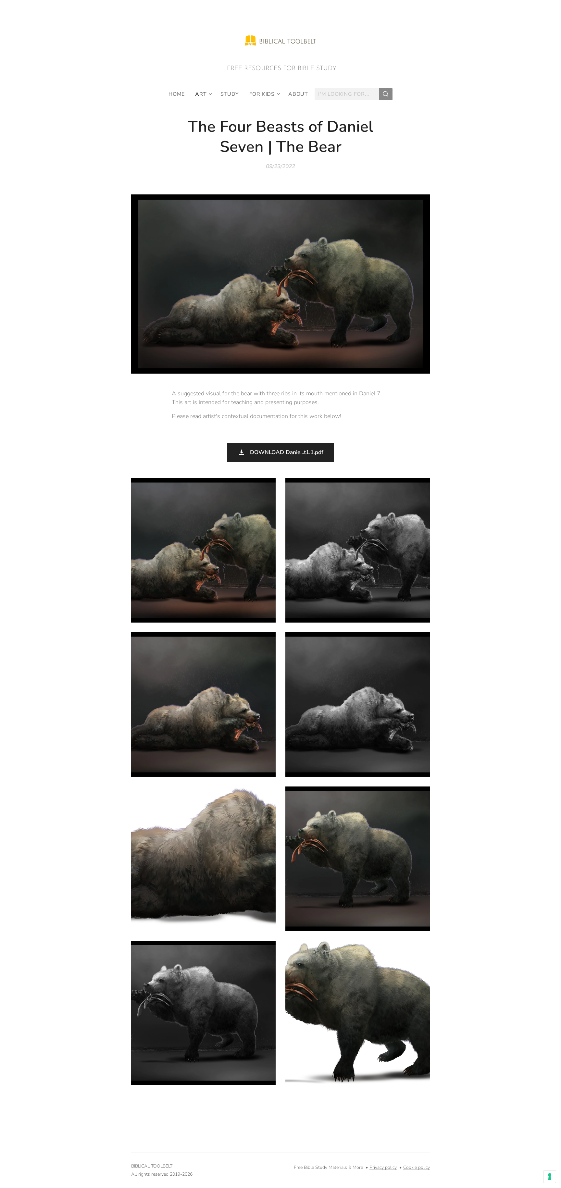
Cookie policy (416, 1167)
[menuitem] (179, 94)
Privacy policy (383, 1167)
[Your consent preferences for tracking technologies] (549, 1176)
